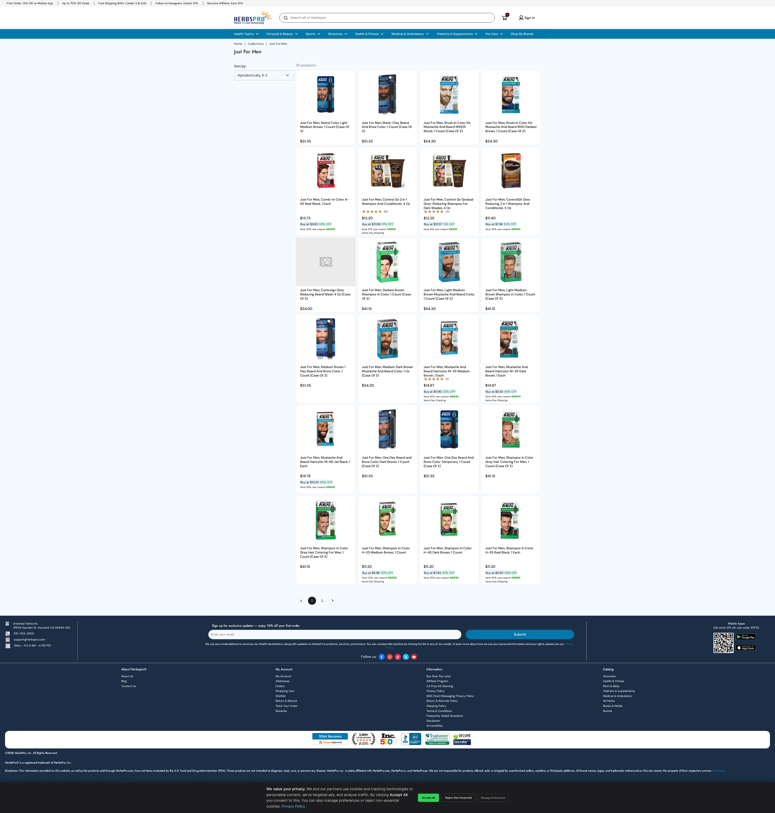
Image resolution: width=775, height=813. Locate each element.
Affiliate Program (437, 681)
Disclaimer (433, 721)
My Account (283, 676)
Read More (719, 771)
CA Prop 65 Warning (439, 686)
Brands (607, 711)
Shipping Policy (436, 706)
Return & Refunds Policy (442, 701)
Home (238, 44)
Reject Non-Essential (458, 797)
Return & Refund (286, 701)
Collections (256, 44)
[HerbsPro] (253, 18)
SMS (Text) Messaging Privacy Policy (450, 696)
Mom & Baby (611, 686)
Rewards (281, 711)
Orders (280, 686)
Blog (124, 681)
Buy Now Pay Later (438, 676)
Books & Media (612, 706)
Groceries (609, 676)
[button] (504, 18)
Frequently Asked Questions (444, 716)
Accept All (428, 797)
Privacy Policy (435, 691)
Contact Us (128, 686)
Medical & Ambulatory (617, 696)
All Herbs (609, 701)
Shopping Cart (284, 691)
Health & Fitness (613, 681)
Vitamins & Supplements (619, 691)
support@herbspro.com (29, 639)
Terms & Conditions (439, 711)
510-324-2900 (24, 633)
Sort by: (240, 66)
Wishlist (280, 696)
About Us (127, 676)
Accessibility (434, 725)
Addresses (282, 681)
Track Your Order (286, 706)
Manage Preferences (493, 797)
